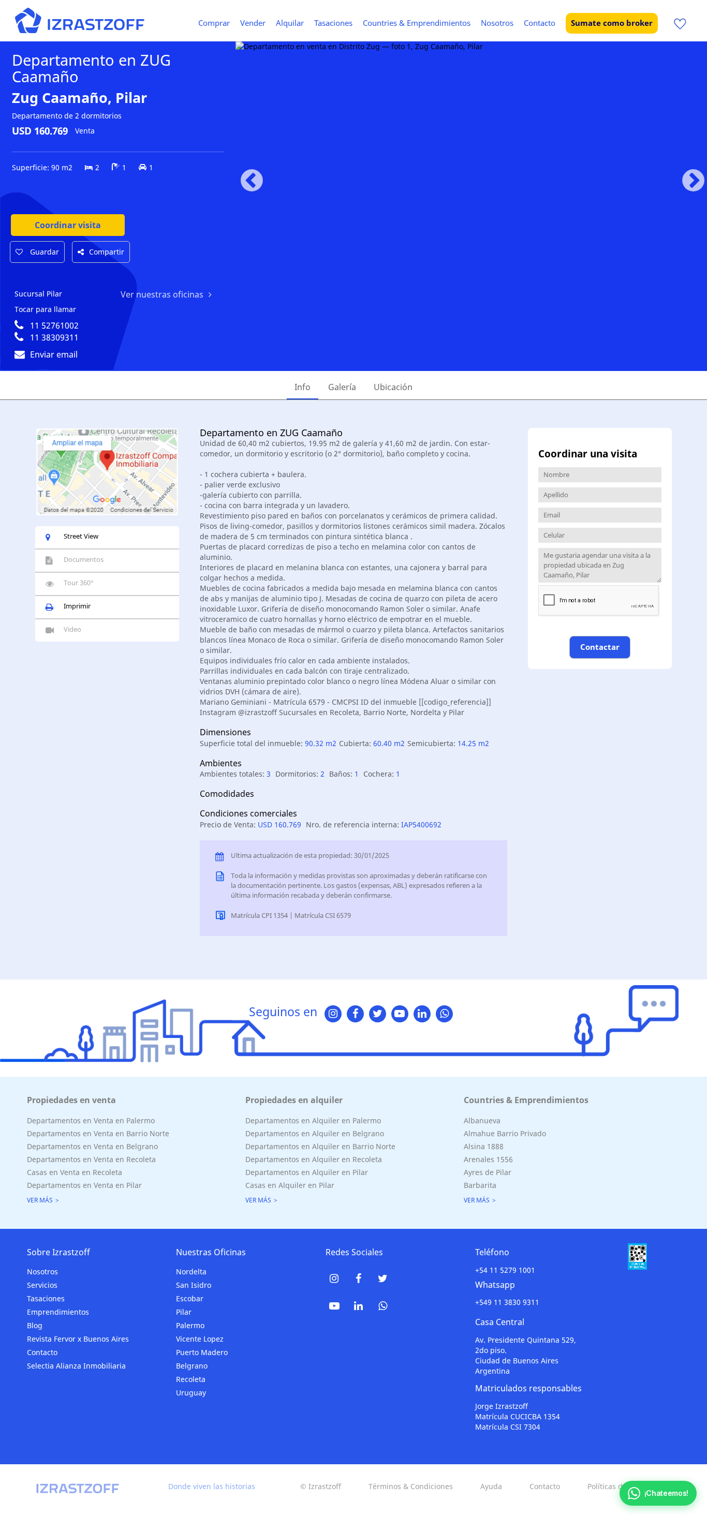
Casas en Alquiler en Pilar (289, 1185)
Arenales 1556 (488, 1159)
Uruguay (191, 1393)
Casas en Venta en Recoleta (74, 1172)
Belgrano (192, 1366)
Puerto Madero (202, 1352)
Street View (81, 536)
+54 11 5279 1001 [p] (505, 1270)
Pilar (184, 1312)
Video (72, 629)
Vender (253, 23)
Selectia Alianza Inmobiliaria (76, 1366)
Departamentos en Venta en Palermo (91, 1120)
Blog (34, 1325)
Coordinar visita (68, 225)
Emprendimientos (58, 1312)
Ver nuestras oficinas (162, 294)
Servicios (42, 1285)
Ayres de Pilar (487, 1172)
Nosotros (497, 23)
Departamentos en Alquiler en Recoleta (313, 1159)
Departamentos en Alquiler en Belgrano (314, 1133)
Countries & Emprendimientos (416, 23)
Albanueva (482, 1120)
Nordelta (191, 1271)
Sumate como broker (612, 23)
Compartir (106, 252)
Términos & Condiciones (411, 1486)
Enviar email (54, 354)
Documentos (84, 559)
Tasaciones (333, 23)
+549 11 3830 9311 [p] (507, 1302)
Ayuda (491, 1486)
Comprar (214, 23)
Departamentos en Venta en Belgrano (92, 1146)
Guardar (43, 252)
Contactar (600, 647)
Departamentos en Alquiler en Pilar (306, 1172)
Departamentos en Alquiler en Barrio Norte (320, 1146)
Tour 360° (79, 582)
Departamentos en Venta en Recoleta (91, 1159)
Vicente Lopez (200, 1339)
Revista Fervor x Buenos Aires (78, 1339)
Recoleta (190, 1379)
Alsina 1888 (484, 1146)
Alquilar (290, 23)
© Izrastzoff (320, 1486)
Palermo (190, 1325)
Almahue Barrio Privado (505, 1133)
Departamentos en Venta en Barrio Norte (98, 1133)
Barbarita (480, 1185)
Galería (342, 387)
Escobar (189, 1298)
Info (302, 387)
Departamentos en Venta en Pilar (84, 1185)
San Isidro (193, 1285)
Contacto (539, 23)
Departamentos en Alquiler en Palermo (313, 1120)
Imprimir (77, 606)
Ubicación (393, 387)
